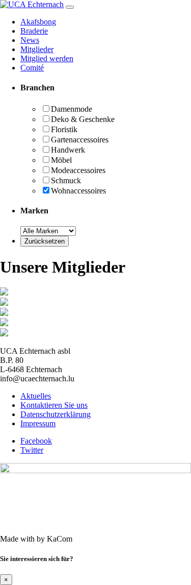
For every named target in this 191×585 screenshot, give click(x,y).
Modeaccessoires (78, 170)
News (29, 40)
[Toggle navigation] (70, 7)
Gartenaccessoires (79, 139)
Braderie (34, 31)
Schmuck (66, 180)
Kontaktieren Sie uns (54, 405)
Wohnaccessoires (78, 190)
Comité (32, 67)
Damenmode (71, 109)
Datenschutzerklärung (55, 414)
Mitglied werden (46, 58)
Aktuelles (35, 396)
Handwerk (68, 149)
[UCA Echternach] (32, 4)
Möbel (61, 160)
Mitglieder (36, 49)
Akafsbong (38, 21)
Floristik (64, 129)
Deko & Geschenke (83, 119)
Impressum (38, 423)
